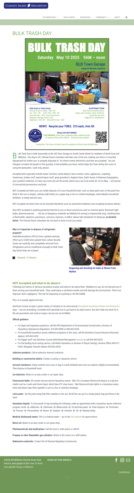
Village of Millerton (24, 467)
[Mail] (128, 460)
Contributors (124, 472)
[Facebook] (116, 460)
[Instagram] (122, 460)
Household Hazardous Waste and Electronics (99, 306)
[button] (126, 17)
